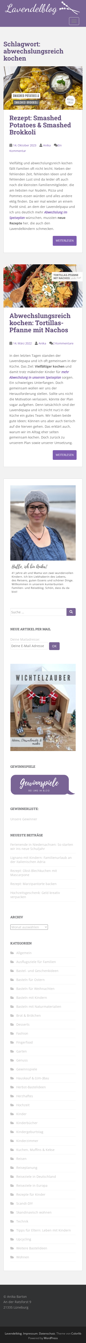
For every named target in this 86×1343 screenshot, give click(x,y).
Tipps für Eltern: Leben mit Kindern (43, 1230)
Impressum (30, 1333)
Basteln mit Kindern (31, 997)
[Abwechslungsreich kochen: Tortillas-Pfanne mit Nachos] (43, 286)
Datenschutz (47, 1333)
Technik (22, 1221)
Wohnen (22, 1257)
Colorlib (76, 1333)
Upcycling (23, 1239)
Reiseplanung (26, 1167)
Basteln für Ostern (30, 979)
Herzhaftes (24, 1096)
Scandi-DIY (24, 1203)
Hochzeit (23, 1105)
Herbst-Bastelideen (31, 1087)
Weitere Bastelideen (31, 1248)
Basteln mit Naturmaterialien (38, 1006)
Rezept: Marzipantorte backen (33, 884)
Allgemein (24, 953)
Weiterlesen (65, 241)
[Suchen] (71, 612)
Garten (21, 1051)
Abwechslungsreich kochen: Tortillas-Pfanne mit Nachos (40, 322)
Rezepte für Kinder (30, 1194)
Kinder (21, 1114)
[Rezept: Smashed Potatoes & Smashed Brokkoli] (43, 88)
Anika (47, 145)
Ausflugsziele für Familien (36, 962)
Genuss (22, 1060)
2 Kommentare (63, 343)
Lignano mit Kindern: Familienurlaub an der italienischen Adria (41, 859)
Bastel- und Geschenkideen (37, 971)
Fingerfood (24, 1042)
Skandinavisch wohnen (34, 1212)
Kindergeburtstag (29, 1132)
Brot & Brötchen (28, 1015)
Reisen (21, 1158)
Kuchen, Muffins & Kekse (35, 1150)
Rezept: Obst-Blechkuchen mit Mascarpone (33, 872)
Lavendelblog (13, 1333)
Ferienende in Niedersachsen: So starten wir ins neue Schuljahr (41, 846)
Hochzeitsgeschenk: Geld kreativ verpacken (35, 895)
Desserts (23, 1024)
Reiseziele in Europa (31, 1185)
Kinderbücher (27, 1123)
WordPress (51, 1338)
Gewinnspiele (26, 1069)
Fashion (22, 1033)
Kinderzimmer (27, 1141)
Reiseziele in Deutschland (36, 1176)
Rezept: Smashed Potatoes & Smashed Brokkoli (40, 125)
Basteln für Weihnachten (35, 988)
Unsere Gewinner (23, 819)
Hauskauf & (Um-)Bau (32, 1078)
